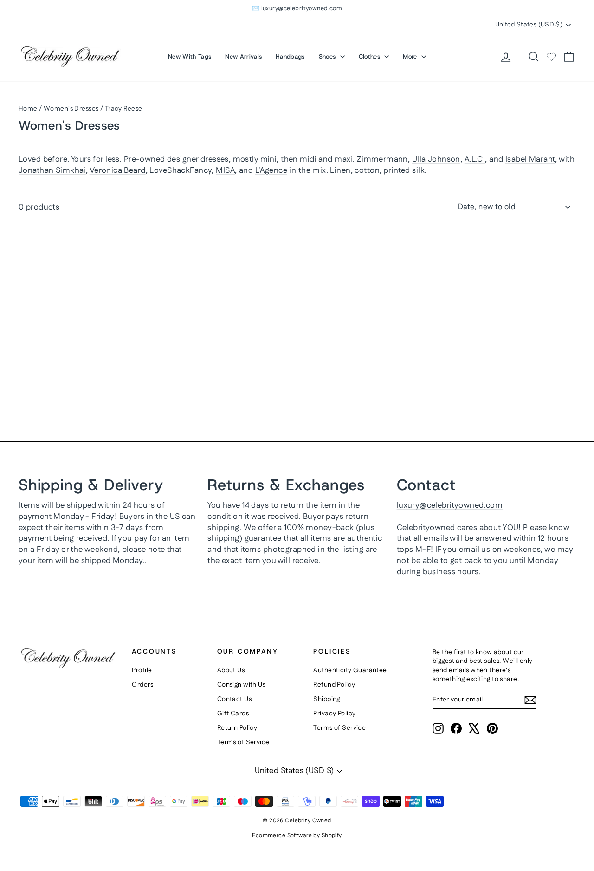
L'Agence (271, 170)
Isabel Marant (530, 159)
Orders (142, 684)
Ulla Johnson (436, 159)
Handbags (290, 56)
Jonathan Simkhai (52, 170)
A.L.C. (475, 159)
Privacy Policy (334, 713)
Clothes (370, 56)
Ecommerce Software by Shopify (297, 835)
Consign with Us (241, 684)
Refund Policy (334, 684)
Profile (142, 670)
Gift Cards (233, 713)
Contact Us (234, 699)
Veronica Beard (118, 170)
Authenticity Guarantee (350, 670)
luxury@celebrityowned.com (450, 505)
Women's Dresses (71, 108)
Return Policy (237, 728)
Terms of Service (243, 742)
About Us (231, 670)
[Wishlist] (551, 56)
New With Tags (189, 56)
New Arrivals (243, 56)
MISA (225, 170)
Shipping (326, 699)
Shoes (328, 56)
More (411, 56)
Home (28, 108)
